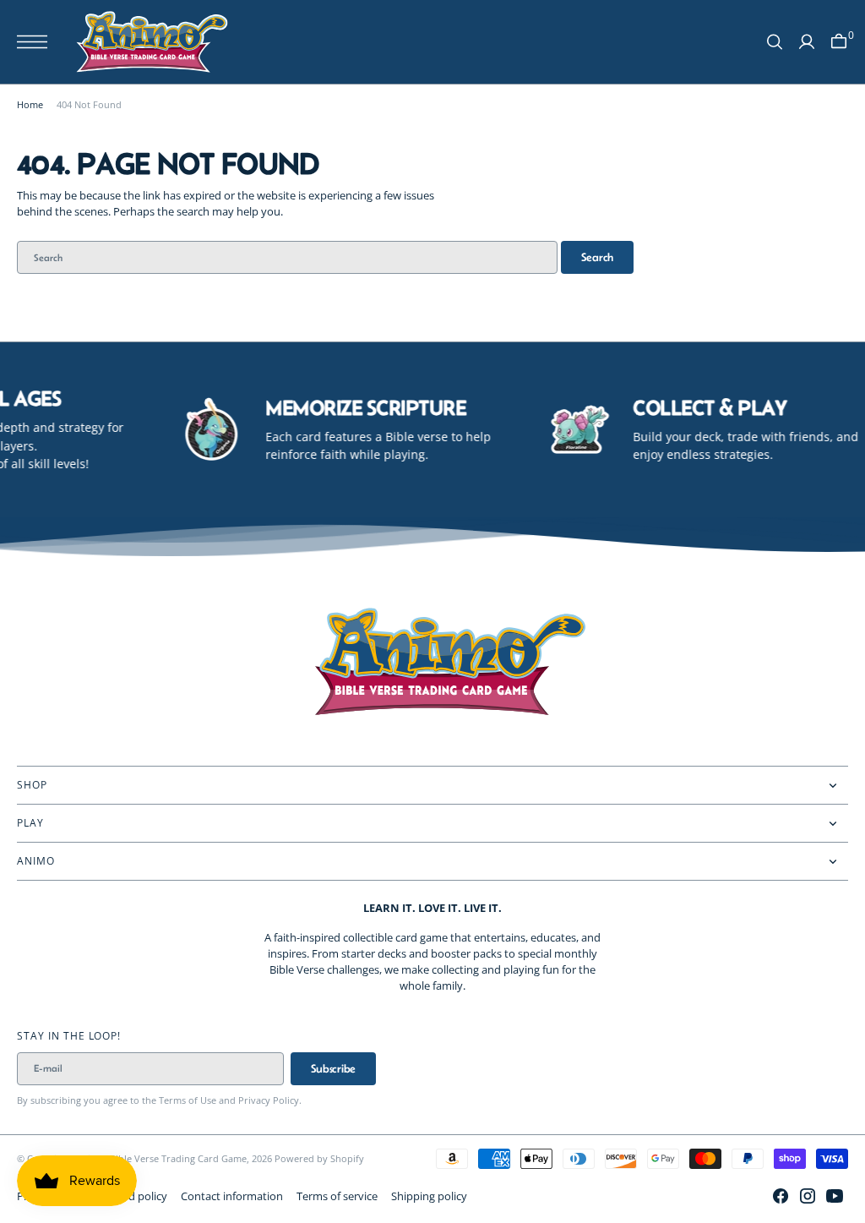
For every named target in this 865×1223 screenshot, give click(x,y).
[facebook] (780, 1195)
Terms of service (337, 1196)
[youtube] (834, 1195)
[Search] (774, 42)
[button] (36, 42)
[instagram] (807, 1195)
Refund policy (133, 1196)
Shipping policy (429, 1196)
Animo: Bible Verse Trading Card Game (161, 1158)
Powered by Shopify (319, 1158)
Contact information (232, 1196)
